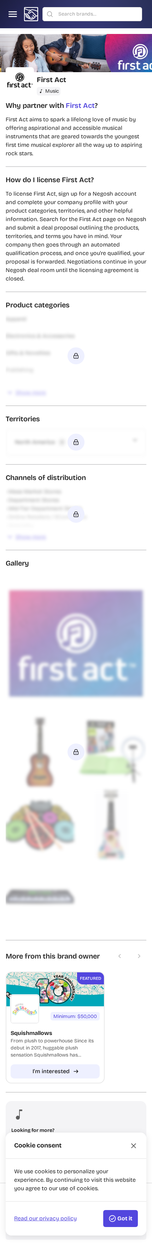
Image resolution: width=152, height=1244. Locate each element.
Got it (124, 1218)
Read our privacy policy (45, 1218)
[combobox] (98, 14)
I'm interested (51, 1071)
